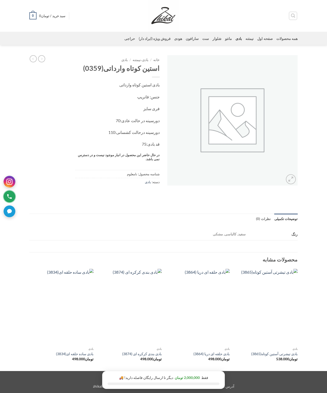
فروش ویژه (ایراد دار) (155, 38)
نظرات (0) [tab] (263, 219)
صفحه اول (265, 38)
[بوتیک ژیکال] (163, 16)
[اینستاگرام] (9, 182)
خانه (156, 60)
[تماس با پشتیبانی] (9, 196)
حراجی (129, 38)
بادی (239, 38)
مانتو (228, 38)
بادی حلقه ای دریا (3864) (211, 354)
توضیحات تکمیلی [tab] (286, 219)
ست (205, 38)
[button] (293, 16)
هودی (178, 38)
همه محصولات (287, 38)
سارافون (192, 38)
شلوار (217, 38)
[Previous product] (33, 58)
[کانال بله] (9, 211)
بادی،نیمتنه (140, 60)
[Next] (31, 319)
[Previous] (297, 319)
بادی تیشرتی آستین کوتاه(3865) (274, 354)
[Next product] (41, 58)
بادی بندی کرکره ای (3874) (142, 354)
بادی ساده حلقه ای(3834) (75, 354)
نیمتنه (250, 38)
